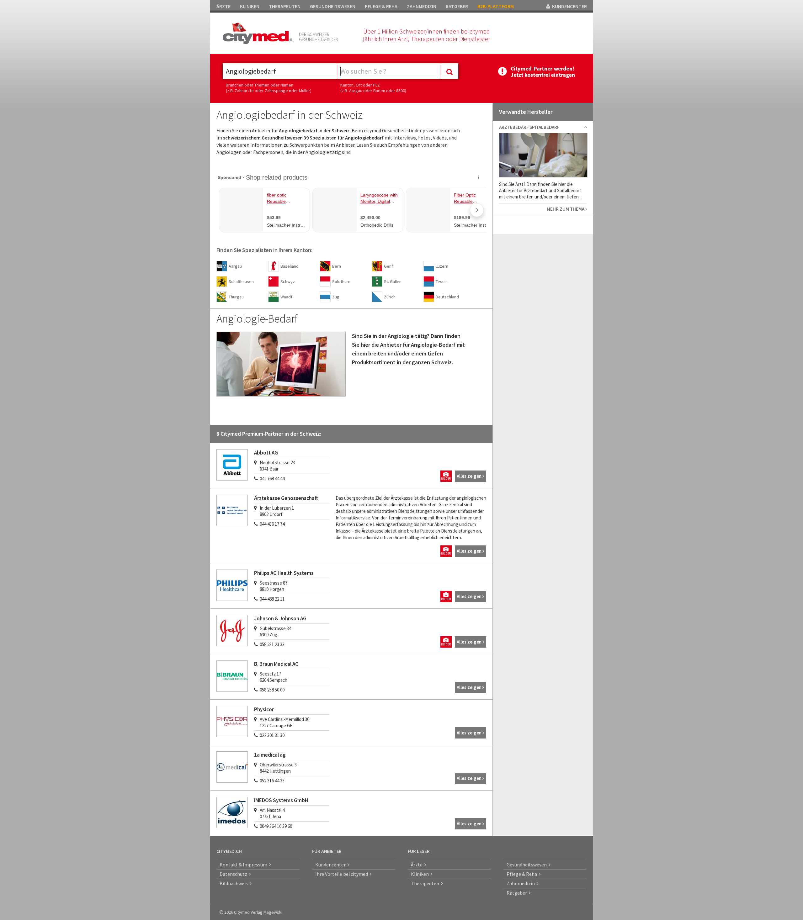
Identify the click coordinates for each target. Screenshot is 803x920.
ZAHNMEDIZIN (421, 6)
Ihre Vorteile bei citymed (342, 874)
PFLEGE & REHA (381, 6)
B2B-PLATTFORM (495, 6)
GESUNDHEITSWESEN (332, 6)
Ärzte (417, 864)
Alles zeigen (469, 476)
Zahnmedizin (522, 883)
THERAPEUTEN (284, 6)
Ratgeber (518, 893)
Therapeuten (426, 883)
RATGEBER (457, 6)
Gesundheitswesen (528, 864)
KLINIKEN (249, 6)
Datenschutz (234, 874)
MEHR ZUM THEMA (566, 209)
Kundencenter (331, 864)
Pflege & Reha (523, 874)
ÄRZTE (223, 6)
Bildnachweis (235, 883)
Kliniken (421, 874)
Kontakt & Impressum (244, 864)
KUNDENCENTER (568, 6)
